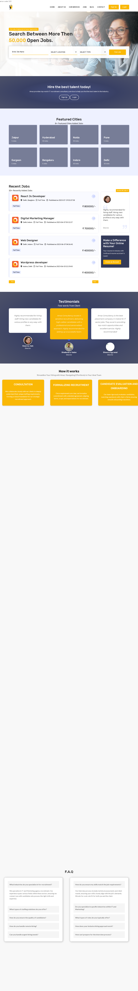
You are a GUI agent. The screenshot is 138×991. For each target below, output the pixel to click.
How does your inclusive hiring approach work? (94, 926)
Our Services (74, 7)
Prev (12, 281)
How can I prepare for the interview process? (93, 935)
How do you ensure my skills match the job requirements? (98, 884)
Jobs (85, 7)
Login (124, 7)
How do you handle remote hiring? (23, 926)
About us (62, 7)
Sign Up (114, 7)
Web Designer (29, 240)
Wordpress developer (34, 262)
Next (94, 281)
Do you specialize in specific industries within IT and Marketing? (95, 908)
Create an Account (112, 262)
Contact (101, 7)
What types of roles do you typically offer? (92, 918)
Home (52, 7)
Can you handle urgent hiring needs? (23, 935)
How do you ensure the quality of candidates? (27, 918)
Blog (92, 7)
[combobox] (64, 52)
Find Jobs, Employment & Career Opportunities (23, 29)
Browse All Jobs (122, 190)
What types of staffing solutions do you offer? (28, 909)
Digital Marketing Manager (37, 218)
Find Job (117, 52)
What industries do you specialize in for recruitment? (30, 884)
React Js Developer (33, 196)
